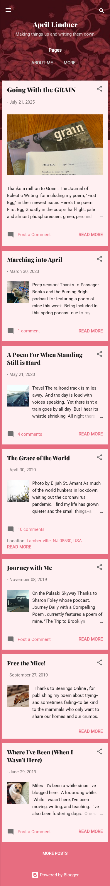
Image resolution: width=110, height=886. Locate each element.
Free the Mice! (26, 663)
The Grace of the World (38, 458)
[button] (99, 89)
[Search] (101, 12)
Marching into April (34, 259)
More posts (55, 853)
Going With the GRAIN (41, 89)
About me (42, 62)
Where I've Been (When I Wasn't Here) (40, 756)
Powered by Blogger (59, 875)
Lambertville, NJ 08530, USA (54, 540)
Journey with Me (29, 567)
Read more (91, 234)
